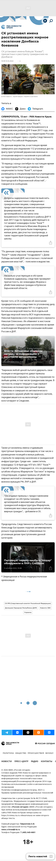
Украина (27, 612)
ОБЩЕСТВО (20, 753)
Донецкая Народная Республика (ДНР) (21, 608)
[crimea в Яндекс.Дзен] (28, 732)
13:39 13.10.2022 (7, 61)
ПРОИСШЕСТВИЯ (36, 753)
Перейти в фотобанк (31, 97)
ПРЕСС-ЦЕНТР (21, 761)
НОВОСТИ (6, 761)
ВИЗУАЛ (49, 753)
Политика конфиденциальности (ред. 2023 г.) (22, 790)
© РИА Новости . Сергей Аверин (12, 97)
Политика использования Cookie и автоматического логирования (26, 786)
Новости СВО (45, 608)
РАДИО (34, 761)
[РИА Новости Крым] (11, 27)
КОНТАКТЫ (46, 761)
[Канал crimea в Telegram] (7, 732)
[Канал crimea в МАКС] (49, 732)
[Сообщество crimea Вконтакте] (17, 732)
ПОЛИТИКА (8, 753)
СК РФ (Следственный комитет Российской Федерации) (28, 603)
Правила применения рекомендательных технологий (27, 792)
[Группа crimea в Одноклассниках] (38, 732)
